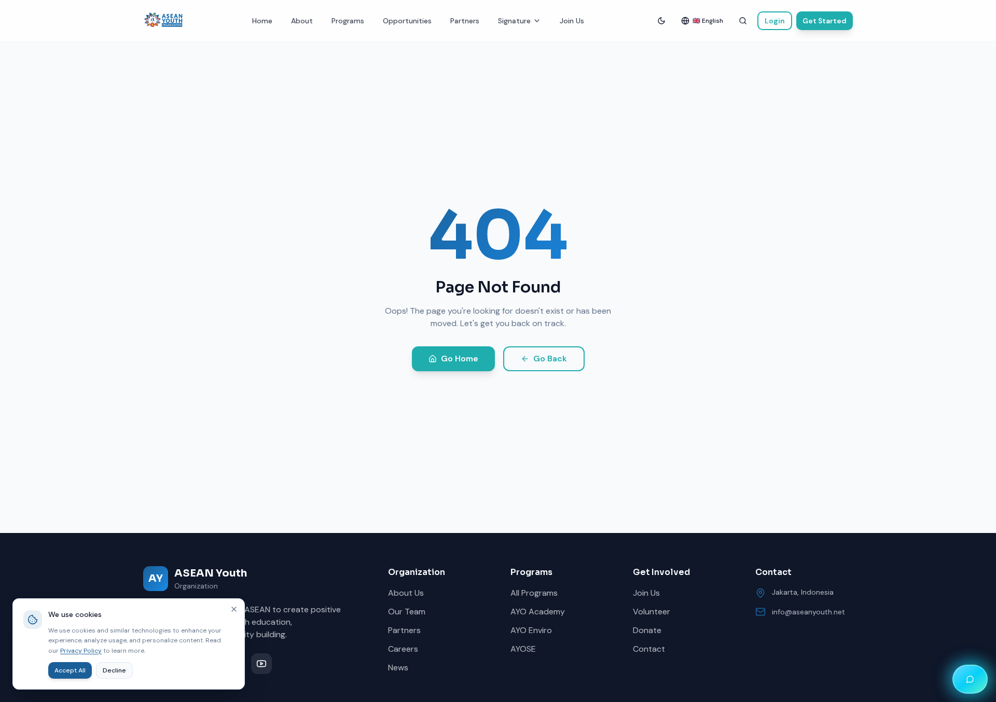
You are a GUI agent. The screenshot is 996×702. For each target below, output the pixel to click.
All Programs (534, 592)
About (302, 20)
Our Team (406, 611)
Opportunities (407, 20)
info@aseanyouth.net (808, 611)
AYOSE (523, 648)
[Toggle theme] (661, 20)
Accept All (70, 670)
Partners (464, 20)
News (398, 667)
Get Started (825, 20)
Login (775, 20)
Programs (347, 20)
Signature (514, 20)
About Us (406, 592)
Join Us (572, 20)
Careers (403, 648)
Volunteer (651, 611)
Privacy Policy (81, 651)
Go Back (550, 358)
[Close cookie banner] (234, 609)
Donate (647, 630)
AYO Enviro (531, 630)
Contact (649, 648)
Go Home (459, 358)
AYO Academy (537, 611)
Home (262, 20)
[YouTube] (261, 663)
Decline (114, 670)
